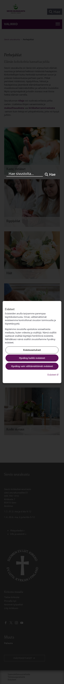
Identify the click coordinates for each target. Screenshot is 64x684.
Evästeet (53, 374)
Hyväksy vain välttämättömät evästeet (32, 366)
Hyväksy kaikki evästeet (32, 358)
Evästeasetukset (32, 349)
